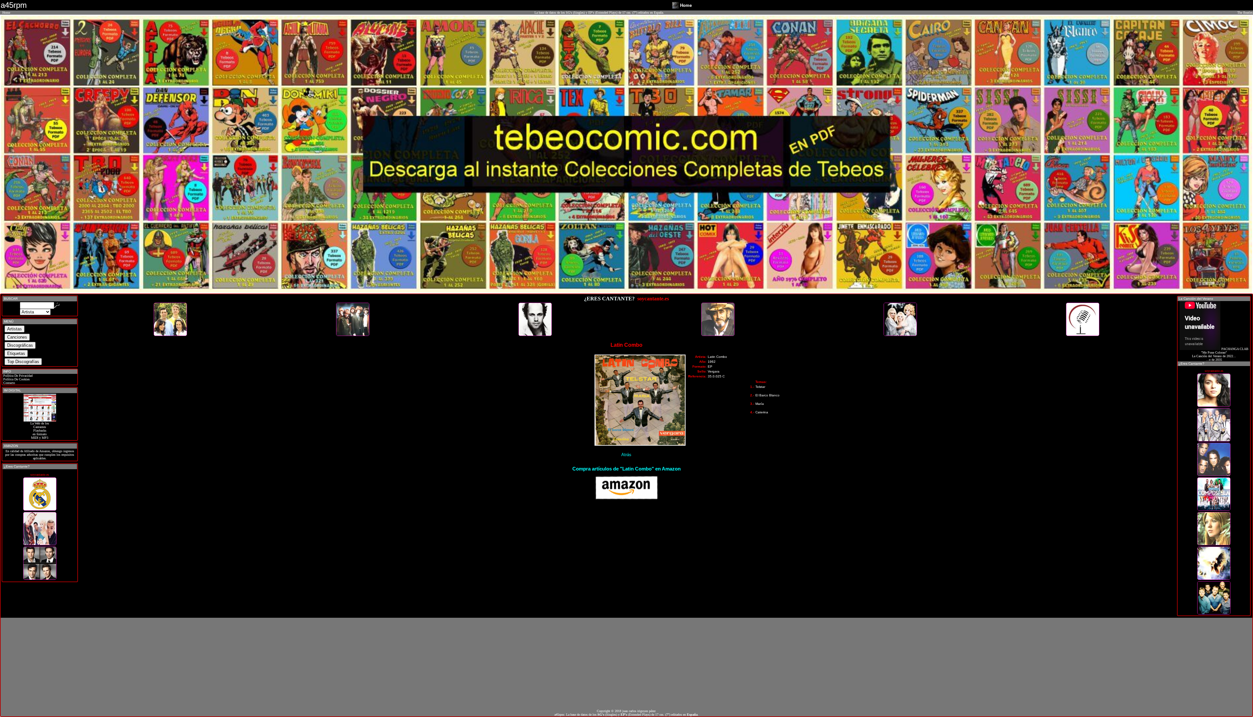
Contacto (8, 383)
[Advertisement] (626, 663)
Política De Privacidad (17, 375)
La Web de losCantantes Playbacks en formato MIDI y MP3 (39, 430)
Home (6, 12)
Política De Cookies (16, 379)
